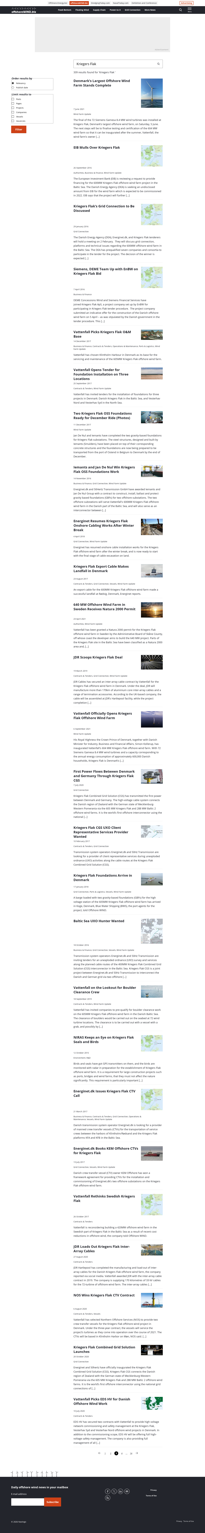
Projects (20, 107)
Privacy (153, 1490)
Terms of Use (151, 1495)
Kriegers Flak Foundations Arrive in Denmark (102, 877)
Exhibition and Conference (144, 3)
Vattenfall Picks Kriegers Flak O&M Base (102, 334)
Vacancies (20, 121)
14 (131, 1453)
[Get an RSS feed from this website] (107, 1497)
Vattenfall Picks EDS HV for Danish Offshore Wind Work (101, 1401)
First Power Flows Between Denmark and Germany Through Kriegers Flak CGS (104, 776)
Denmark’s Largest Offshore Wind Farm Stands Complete (101, 82)
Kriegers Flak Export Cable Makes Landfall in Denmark (101, 568)
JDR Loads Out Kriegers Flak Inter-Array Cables (101, 1248)
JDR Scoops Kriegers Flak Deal (97, 657)
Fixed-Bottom (64, 10)
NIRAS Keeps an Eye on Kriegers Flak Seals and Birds (103, 1039)
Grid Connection (132, 10)
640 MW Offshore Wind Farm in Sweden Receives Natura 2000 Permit (104, 606)
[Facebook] (107, 1491)
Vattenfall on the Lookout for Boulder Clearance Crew (104, 989)
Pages (19, 103)
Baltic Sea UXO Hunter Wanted (98, 921)
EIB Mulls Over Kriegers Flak (96, 147)
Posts (18, 99)
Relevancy (21, 83)
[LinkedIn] (120, 1491)
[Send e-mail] (127, 1491)
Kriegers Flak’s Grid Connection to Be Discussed (103, 208)
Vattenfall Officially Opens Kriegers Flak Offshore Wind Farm (102, 715)
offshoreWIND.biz (79, 3)
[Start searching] (158, 64)
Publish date (22, 87)
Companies (21, 112)
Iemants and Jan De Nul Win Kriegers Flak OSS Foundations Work (104, 469)
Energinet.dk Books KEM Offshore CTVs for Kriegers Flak (105, 1150)
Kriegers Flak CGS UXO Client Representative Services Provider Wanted (100, 832)
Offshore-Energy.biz (58, 3)
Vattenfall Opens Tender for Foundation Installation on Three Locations (100, 374)
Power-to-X (115, 10)
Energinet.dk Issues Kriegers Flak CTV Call (104, 1093)
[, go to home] (24, 10)
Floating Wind (82, 10)
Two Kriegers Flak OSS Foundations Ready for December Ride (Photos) (102, 415)
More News (150, 10)
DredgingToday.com (100, 3)
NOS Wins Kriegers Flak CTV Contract (104, 1295)
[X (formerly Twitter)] (114, 1491)
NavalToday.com (120, 3)
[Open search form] (180, 10)
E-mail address (19, 1494)
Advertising (186, 3)
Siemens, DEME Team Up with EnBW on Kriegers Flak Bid (105, 271)
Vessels (19, 116)
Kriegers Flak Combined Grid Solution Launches (104, 1349)
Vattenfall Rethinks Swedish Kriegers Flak (104, 1198)
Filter (18, 129)
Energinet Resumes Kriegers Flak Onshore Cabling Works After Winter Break (103, 525)
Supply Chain (99, 10)
